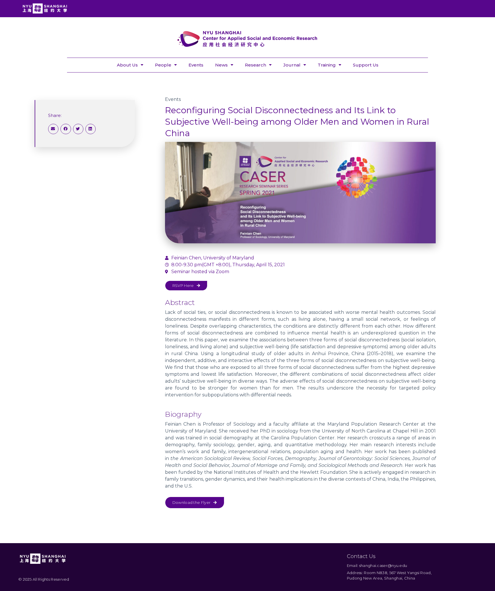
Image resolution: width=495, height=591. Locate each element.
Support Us (365, 65)
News (221, 65)
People (163, 65)
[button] (53, 129)
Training (327, 65)
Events (195, 65)
